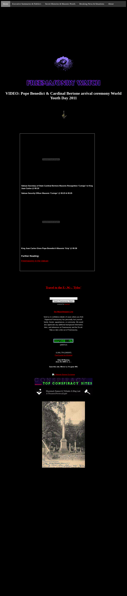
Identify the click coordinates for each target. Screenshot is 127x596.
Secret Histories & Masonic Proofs (60, 4)
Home (5, 4)
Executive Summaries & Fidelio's (26, 4)
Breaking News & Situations (91, 4)
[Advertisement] (63, 28)
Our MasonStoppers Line (63, 312)
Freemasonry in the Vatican (34, 261)
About (111, 4)
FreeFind (67, 304)
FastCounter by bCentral (63, 355)
